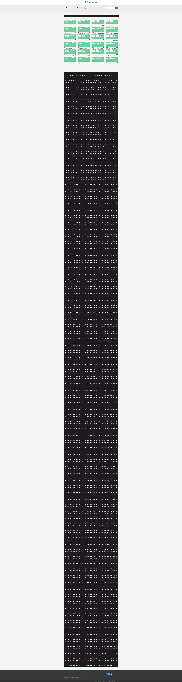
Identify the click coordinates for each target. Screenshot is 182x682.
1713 (77, 272)
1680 (91, 267)
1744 (111, 274)
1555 (114, 250)
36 (82, 75)
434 (105, 118)
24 (110, 73)
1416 (96, 234)
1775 (91, 279)
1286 (105, 217)
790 (103, 158)
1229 (105, 210)
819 (71, 163)
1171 (102, 203)
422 (76, 118)
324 (93, 106)
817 (66, 163)
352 (110, 108)
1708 (116, 269)
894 (100, 170)
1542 (77, 250)
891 (93, 170)
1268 (108, 215)
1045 (68, 189)
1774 (88, 279)
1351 (74, 227)
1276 (77, 217)
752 (113, 153)
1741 (102, 274)
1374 (85, 229)
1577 (68, 255)
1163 (79, 203)
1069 (82, 191)
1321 (96, 222)
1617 (74, 260)
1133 (102, 198)
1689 (116, 267)
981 (108, 179)
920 (113, 172)
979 (103, 179)
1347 (116, 224)
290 (113, 101)
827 (91, 163)
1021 (108, 184)
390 (100, 113)
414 (108, 115)
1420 (108, 234)
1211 (108, 208)
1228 (102, 210)
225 (108, 94)
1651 (116, 262)
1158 (65, 203)
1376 (91, 229)
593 (83, 137)
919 (110, 172)
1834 (96, 286)
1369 (71, 229)
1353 (79, 227)
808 (95, 160)
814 (110, 160)
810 (100, 160)
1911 (99, 295)
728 (105, 151)
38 (86, 75)
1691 (68, 269)
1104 (74, 196)
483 (71, 125)
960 (108, 177)
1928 (94, 298)
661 (95, 144)
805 (88, 160)
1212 (111, 208)
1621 (85, 260)
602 (105, 137)
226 (110, 94)
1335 (82, 224)
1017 (96, 184)
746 (98, 153)
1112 (96, 196)
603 (108, 137)
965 (68, 179)
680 (91, 146)
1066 (74, 191)
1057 (102, 189)
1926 (88, 298)
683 (98, 146)
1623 (91, 260)
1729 (68, 274)
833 (105, 163)
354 (115, 108)
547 (73, 132)
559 (103, 132)
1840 (114, 286)
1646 (102, 262)
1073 (94, 191)
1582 (82, 255)
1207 (96, 208)
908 (83, 172)
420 (71, 118)
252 (71, 99)
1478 (111, 241)
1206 (94, 208)
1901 (71, 295)
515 (98, 127)
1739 (96, 274)
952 (88, 177)
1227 (99, 210)
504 (71, 127)
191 (76, 92)
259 (88, 99)
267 (108, 99)
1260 (85, 215)
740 (83, 153)
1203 (85, 208)
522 (115, 127)
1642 (91, 262)
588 (71, 137)
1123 (74, 198)
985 (65, 182)
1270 (114, 215)
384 (86, 113)
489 (86, 125)
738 (78, 153)
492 (93, 125)
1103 (71, 196)
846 (86, 165)
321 (86, 106)
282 (93, 101)
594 (86, 137)
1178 (68, 205)
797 (68, 160)
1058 (105, 189)
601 (103, 137)
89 (88, 80)
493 (95, 125)
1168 (94, 203)
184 (110, 89)
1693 (74, 269)
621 (100, 139)
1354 (82, 227)
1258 (79, 215)
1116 (108, 196)
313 (66, 106)
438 (115, 118)
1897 (114, 293)
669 (115, 144)
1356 (88, 227)
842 (76, 165)
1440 (111, 236)
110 (83, 82)
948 (78, 177)
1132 (99, 198)
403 (81, 115)
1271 (116, 215)
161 (105, 87)
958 (103, 177)
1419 (105, 234)
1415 (94, 234)
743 (91, 153)
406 (88, 115)
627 (115, 139)
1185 (88, 205)
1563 (82, 253)
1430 (82, 236)
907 (81, 172)
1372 (79, 229)
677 (83, 146)
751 (110, 153)
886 (81, 170)
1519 (65, 248)
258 (86, 99)
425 (83, 118)
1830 (85, 286)
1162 (77, 203)
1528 (91, 248)
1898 (116, 293)
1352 (77, 227)
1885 (79, 293)
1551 (102, 250)
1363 (108, 227)
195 (86, 92)
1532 (102, 248)
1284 (99, 217)
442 (73, 120)
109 (81, 82)
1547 (91, 250)
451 (95, 120)
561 (108, 132)
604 (110, 137)
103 (66, 82)
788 (98, 158)
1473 (96, 241)
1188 (96, 205)
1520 (68, 248)
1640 (85, 262)
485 (76, 125)
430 (95, 118)
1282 (94, 217)
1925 (85, 298)
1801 (111, 281)
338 (76, 108)
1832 (91, 286)
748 (103, 153)
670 (66, 146)
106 (73, 82)
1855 (102, 288)
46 (103, 75)
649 (66, 144)
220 (95, 94)
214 (81, 94)
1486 (79, 243)
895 (103, 170)
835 (110, 163)
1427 (74, 236)
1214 (116, 208)
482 (68, 125)
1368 (68, 229)
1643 (94, 262)
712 (66, 151)
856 (110, 165)
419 (68, 118)
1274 (71, 217)
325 (95, 106)
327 (100, 106)
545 (68, 132)
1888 (88, 293)
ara (116, 7)
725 (98, 151)
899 (113, 170)
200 (98, 92)
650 (68, 144)
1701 (96, 269)
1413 (88, 234)
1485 (77, 243)
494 (98, 125)
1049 (79, 189)
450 (93, 120)
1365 (114, 227)
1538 (65, 250)
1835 (99, 286)
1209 (102, 208)
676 (81, 146)
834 (108, 163)
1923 (79, 298)
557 (98, 132)
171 (78, 89)
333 (115, 106)
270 (115, 99)
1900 (68, 295)
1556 (116, 250)
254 (76, 99)
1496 (108, 243)
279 (86, 101)
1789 (77, 281)
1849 (85, 288)
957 (100, 177)
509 (83, 127)
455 (105, 120)
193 (81, 92)
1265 (99, 215)
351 (108, 108)
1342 (102, 224)
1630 (111, 260)
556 (95, 132)
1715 (82, 272)
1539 (68, 250)
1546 (88, 250)
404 (83, 115)
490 (88, 125)
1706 (111, 269)
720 (86, 151)
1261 (88, 215)
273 (71, 101)
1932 (105, 298)
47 (105, 75)
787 (95, 158)
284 (98, 101)
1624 (94, 260)
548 (76, 132)
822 (78, 163)
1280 (88, 217)
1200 (77, 208)
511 (88, 127)
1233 (116, 210)
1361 (102, 227)
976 (95, 179)
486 (78, 125)
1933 (108, 298)
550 (81, 132)
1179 (71, 205)
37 (84, 75)
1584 (88, 255)
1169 (96, 203)
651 (71, 144)
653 (76, 144)
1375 (88, 229)
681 (93, 146)
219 (93, 94)
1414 (91, 234)
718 (81, 151)
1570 (102, 253)
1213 (114, 208)
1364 (111, 227)
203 (105, 92)
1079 (111, 191)
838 (66, 165)
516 (100, 127)
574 (88, 134)
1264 (96, 215)
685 (103, 146)
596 (91, 137)
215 (83, 94)
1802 (114, 281)
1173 (108, 203)
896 (105, 170)
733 (66, 153)
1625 (96, 260)
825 (86, 163)
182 (105, 89)
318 (78, 106)
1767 (68, 279)
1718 (91, 272)
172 (81, 89)
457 (110, 120)
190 (73, 92)
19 (99, 73)
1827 (77, 286)
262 (95, 99)
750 (108, 153)
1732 (77, 274)
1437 (102, 236)
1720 (96, 272)
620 (98, 139)
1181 (77, 205)
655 (81, 144)
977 (98, 179)
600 (100, 137)
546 (71, 132)
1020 (105, 184)
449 (91, 120)
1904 (79, 295)
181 (103, 89)
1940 (74, 300)
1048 (77, 189)
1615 (68, 260)
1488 (85, 243)
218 (91, 94)
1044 (65, 189)
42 (95, 75)
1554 (111, 250)
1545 (85, 250)
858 (115, 165)
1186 (91, 205)
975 (93, 179)
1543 (79, 250)
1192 (108, 205)
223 (103, 94)
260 (91, 99)
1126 (82, 198)
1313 (74, 222)
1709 (65, 272)
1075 (99, 191)
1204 (88, 208)
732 (115, 151)
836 (113, 163)
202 (103, 92)
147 (71, 87)
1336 (85, 224)
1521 (71, 248)
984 (115, 179)
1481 (65, 243)
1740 (99, 274)
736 (73, 153)
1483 (71, 243)
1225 (94, 210)
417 (115, 115)
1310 (65, 222)
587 (68, 137)
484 (73, 125)
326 (98, 106)
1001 (105, 182)
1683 (99, 267)
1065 (71, 191)
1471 (91, 241)
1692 (71, 269)
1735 (85, 274)
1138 (116, 198)
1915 (111, 295)
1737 (91, 274)
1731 (74, 274)
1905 (82, 295)
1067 (77, 191)
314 (68, 106)
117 (100, 82)
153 (86, 87)
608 (68, 139)
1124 (77, 198)
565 (66, 134)
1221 (82, 210)
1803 (116, 281)
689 (113, 146)
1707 (114, 269)
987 (70, 182)
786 (93, 158)
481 (66, 125)
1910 (96, 295)
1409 (77, 234)
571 (81, 134)
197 (91, 92)
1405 (65, 234)
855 (108, 165)
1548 (94, 250)
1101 (65, 196)
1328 (116, 222)
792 (108, 158)
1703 (102, 269)
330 (108, 106)
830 (98, 163)
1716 (85, 272)
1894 (105, 293)
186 (115, 89)
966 (71, 179)
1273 (68, 217)
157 (95, 87)
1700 (94, 269)
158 (98, 87)
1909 (94, 295)
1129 (91, 198)
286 (103, 101)
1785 (65, 281)
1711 (71, 272)
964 (66, 179)
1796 (96, 281)
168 (71, 89)
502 (66, 127)
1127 (85, 198)
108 (78, 82)
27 (116, 73)
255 (78, 99)
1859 (114, 288)
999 (99, 182)
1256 (74, 215)
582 (108, 134)
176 (91, 89)
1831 (88, 286)
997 (94, 182)
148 (73, 87)
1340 (96, 224)
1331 (71, 224)
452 (98, 120)
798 (71, 160)
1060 (111, 189)
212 (76, 94)
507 (78, 127)
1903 (77, 295)
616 (88, 139)
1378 (96, 229)
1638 (79, 262)
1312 (71, 222)
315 (71, 106)
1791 (82, 281)
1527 (88, 248)
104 (68, 82)
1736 (88, 274)
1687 (111, 267)
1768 (71, 279)
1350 (71, 227)
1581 (79, 255)
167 (68, 89)
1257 (77, 215)
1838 (108, 286)
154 (88, 87)
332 (113, 106)
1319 (91, 222)
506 (76, 127)
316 (73, 106)
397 (66, 115)
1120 (65, 198)
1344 (108, 224)
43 (97, 75)
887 (83, 170)
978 (100, 179)
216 (86, 94)
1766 (65, 279)
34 (78, 75)
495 (100, 125)
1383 (111, 229)
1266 (102, 215)
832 (103, 163)
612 (78, 139)
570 (78, 134)
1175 (114, 203)
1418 (102, 234)
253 (73, 99)
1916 (114, 295)
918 (108, 172)
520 (110, 127)
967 (73, 179)
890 (91, 170)
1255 (71, 215)
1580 (77, 255)
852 (100, 165)
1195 (116, 205)
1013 (85, 184)
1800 (108, 281)
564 (115, 132)
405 (86, 115)
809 (98, 160)
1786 (68, 281)
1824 (68, 286)
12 (85, 73)
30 (70, 75)
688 (110, 146)
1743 (108, 274)
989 (75, 182)
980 (105, 179)
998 (97, 182)
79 (67, 80)
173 (83, 89)
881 (68, 170)
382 (81, 113)
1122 (71, 198)
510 (86, 127)
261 (93, 99)
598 (95, 137)
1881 (68, 293)
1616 (71, 260)
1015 (91, 184)
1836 (102, 286)
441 (71, 120)
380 (76, 113)
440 (68, 120)
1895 (108, 293)
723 (93, 151)
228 (115, 94)
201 (100, 92)
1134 (105, 198)
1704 (105, 269)
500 (113, 125)
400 (73, 115)
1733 (79, 274)
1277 (79, 217)
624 (108, 139)
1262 (91, 215)
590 (76, 137)
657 (86, 144)
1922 (77, 298)
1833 (94, 286)
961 (110, 177)
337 (73, 108)
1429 (79, 236)
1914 (108, 295)
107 (76, 82)
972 (86, 179)
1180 (74, 205)
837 (115, 163)
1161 (74, 203)
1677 (82, 267)
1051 (85, 189)
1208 (99, 208)
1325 (108, 222)
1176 (116, 203)
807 (93, 160)
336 (71, 108)
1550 (99, 250)
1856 (105, 288)
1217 (71, 210)
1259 (82, 215)
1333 (77, 224)
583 (110, 134)
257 (83, 99)
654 (78, 144)
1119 (116, 196)
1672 (68, 267)
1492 (96, 243)
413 (105, 115)
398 (68, 115)
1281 (91, 217)
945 (71, 177)
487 (81, 125)
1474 (99, 241)
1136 (111, 198)
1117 (111, 196)
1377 (94, 229)
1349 (68, 227)
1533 (105, 248)
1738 (94, 274)
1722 (102, 272)
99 (109, 80)
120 (108, 82)
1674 (74, 267)
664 (103, 144)
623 (105, 139)
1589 (102, 255)
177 (93, 89)
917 (105, 172)
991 (80, 182)
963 (115, 177)
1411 (82, 234)
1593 (114, 255)
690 (115, 146)
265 (103, 99)
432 (100, 118)
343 (88, 108)
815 (113, 160)
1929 (96, 298)
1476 (105, 241)
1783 (114, 279)
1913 (105, 295)
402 (78, 115)
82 (73, 80)
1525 (82, 248)
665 (105, 144)
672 (71, 146)
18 (97, 73)
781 (81, 158)
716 (76, 151)
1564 (85, 253)
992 (82, 182)
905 (76, 172)
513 (93, 127)
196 (88, 92)
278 (83, 101)
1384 (114, 229)
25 (112, 73)
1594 (116, 255)
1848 (82, 288)
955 (95, 177)
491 (91, 125)
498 (108, 125)
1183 (82, 205)
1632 (116, 260)
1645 (99, 262)
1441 (114, 236)
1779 (102, 279)
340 (81, 108)
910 (88, 172)
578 (98, 134)
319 (81, 106)
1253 (65, 215)
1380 (102, 229)
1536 (114, 248)
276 (78, 101)
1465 (74, 241)
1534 (108, 248)
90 (90, 80)
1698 (88, 269)
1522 (74, 248)
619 (95, 139)
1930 (99, 298)
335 (68, 108)
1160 (71, 203)
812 (105, 160)
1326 (111, 222)
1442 (116, 236)
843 (78, 165)
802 (81, 160)
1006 (65, 184)
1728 (65, 274)
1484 (74, 243)
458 (113, 120)
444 (78, 120)
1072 (91, 191)
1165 (85, 203)
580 (103, 134)
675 (78, 146)
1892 (99, 293)
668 (113, 144)
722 (91, 151)
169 (73, 89)
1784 (116, 279)
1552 (105, 250)
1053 (91, 189)
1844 (71, 288)
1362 (105, 227)
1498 (114, 243)
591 (78, 137)
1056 (99, 189)
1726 (114, 272)
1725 (111, 272)
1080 (114, 191)
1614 (65, 260)
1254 (68, 215)
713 (68, 151)
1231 (111, 210)
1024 (116, 184)
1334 (79, 224)
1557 (65, 253)
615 (86, 139)
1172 (105, 203)
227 (113, 94)
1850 (88, 288)
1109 (88, 196)
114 (93, 82)
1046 (71, 189)
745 (95, 153)
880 (66, 170)
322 (88, 106)
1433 (91, 236)
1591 (108, 255)
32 (74, 75)
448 (88, 120)
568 (73, 134)
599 (98, 137)
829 (95, 163)
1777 (96, 279)
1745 (114, 274)
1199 (74, 208)
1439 (108, 236)
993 (85, 182)
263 (98, 99)
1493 (99, 243)
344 (91, 108)
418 (66, 118)
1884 (77, 293)
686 (105, 146)
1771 (79, 279)
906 (78, 172)
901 (66, 172)
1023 (114, 184)
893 (98, 170)
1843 (68, 288)
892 (95, 170)
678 (86, 146)
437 (113, 118)
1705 (108, 269)
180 (100, 89)
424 (81, 118)
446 (83, 120)
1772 (82, 279)
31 (72, 75)
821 (76, 163)
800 (76, 160)
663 (100, 144)
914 (98, 172)
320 (83, 106)
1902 (74, 295)
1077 (105, 191)
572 (83, 134)
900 (115, 170)
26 (114, 73)
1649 (111, 262)
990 (77, 182)
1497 (111, 243)
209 (68, 94)
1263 (94, 215)
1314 (77, 222)
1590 (105, 255)
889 (88, 170)
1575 (116, 253)
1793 (88, 281)
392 (105, 113)
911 (91, 172)
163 (110, 87)
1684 (102, 267)
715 (73, 151)
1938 (68, 300)
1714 (79, 272)
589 (73, 137)
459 (115, 120)
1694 (77, 269)
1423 (116, 234)
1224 (91, 210)
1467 (79, 241)
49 (109, 75)
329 (105, 106)
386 (91, 113)
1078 (108, 191)
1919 (68, 298)
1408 (74, 234)
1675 (77, 267)
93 (96, 80)
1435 (96, 236)
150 (78, 87)
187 (66, 92)
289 (110, 101)
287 (105, 101)
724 (95, 151)
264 (100, 99)
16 (93, 73)
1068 (79, 191)
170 (76, 89)
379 (73, 113)
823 (81, 163)
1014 (88, 184)
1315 (79, 222)
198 (93, 92)
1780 (105, 279)
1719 (94, 272)
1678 (85, 267)
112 (88, 82)
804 (86, 160)
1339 (94, 224)
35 (80, 75)
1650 (114, 262)
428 (91, 118)
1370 (74, 229)
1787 (71, 281)
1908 (91, 295)
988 (72, 182)
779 (76, 158)
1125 (79, 198)
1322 (99, 222)
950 (83, 177)
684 (100, 146)
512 (91, 127)
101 (114, 80)
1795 (94, 281)
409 (95, 115)
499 (110, 125)
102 (116, 80)
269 (113, 99)
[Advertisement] (91, 66)
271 (66, 101)
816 (115, 160)
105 (71, 82)
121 (110, 82)
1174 (111, 203)
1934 (111, 298)
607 (66, 139)
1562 (79, 253)
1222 (85, 210)
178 (95, 89)
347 (98, 108)
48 (107, 75)
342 (86, 108)
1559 (71, 253)
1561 (77, 253)
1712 (74, 272)
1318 (88, 222)
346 (95, 108)
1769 (74, 279)
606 (115, 137)
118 (103, 82)
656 (83, 144)
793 (110, 158)
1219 (77, 210)
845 (83, 165)
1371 (77, 229)
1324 (105, 222)
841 (73, 165)
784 (88, 158)
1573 (111, 253)
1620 (82, 260)
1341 (99, 224)
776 (68, 158)
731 (113, 151)
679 (88, 146)
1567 (94, 253)
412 (103, 115)
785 (91, 158)
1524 (79, 248)
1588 (99, 255)
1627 (102, 260)
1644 (96, 262)
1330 (68, 224)
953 (91, 177)
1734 (82, 274)
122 (113, 82)
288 (108, 101)
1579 (74, 255)
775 (66, 158)
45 (101, 75)
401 (76, 115)
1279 (85, 217)
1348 (65, 227)
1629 (108, 260)
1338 (91, 224)
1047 (74, 189)
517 (103, 127)
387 (93, 113)
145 (66, 87)
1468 (82, 241)
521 (113, 127)
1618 (77, 260)
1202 (82, 208)
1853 (96, 288)
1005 (116, 182)
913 (95, 172)
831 (100, 163)
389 (98, 113)
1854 (99, 288)
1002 (108, 182)
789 (100, 158)
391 (103, 113)
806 (91, 160)
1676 (79, 267)
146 (68, 87)
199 (95, 92)
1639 (82, 262)
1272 (65, 217)
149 (76, 87)
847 (88, 165)
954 (93, 177)
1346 (114, 224)
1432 (88, 236)
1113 (99, 196)
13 (87, 73)
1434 (94, 236)
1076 (102, 191)
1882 (71, 293)
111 (86, 82)
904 (73, 172)
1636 (74, 262)
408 (93, 115)
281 (91, 101)
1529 (94, 248)
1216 (68, 210)
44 (99, 75)
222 (100, 94)
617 (91, 139)
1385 (116, 229)
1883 (74, 293)
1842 (65, 288)
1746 (116, 274)
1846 (77, 288)
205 (110, 92)
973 (88, 179)
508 (81, 127)
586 (66, 137)
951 (86, 177)
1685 (105, 267)
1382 (108, 229)
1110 (91, 196)
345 (93, 108)
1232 (114, 210)
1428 (77, 236)
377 (68, 113)
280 (88, 101)
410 (98, 115)
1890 (94, 293)
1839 (111, 286)
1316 (82, 222)
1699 (91, 269)
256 (81, 99)
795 (115, 158)
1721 (99, 272)
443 (76, 120)
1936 (116, 298)
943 (66, 177)
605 (113, 137)
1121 (68, 198)
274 (73, 101)
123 (115, 82)
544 (66, 132)
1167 (91, 203)
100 (111, 80)
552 (86, 132)
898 (110, 170)
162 (108, 87)
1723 (105, 272)
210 (71, 94)
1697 (85, 269)
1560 (74, 253)
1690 (65, 269)
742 (88, 153)
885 (78, 170)
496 (103, 125)
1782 (111, 279)
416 (113, 115)
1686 (108, 267)
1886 (82, 293)
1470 (88, 241)
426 (86, 118)
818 (68, 163)
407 (91, 115)
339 (78, 108)
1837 (105, 286)
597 (93, 137)
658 (88, 144)
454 (103, 120)
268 (110, 99)
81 (71, 80)
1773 (85, 279)
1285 (102, 217)
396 (115, 113)
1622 (88, 260)
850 (95, 165)
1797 (99, 281)
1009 (74, 184)
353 (113, 108)
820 (73, 163)
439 (66, 120)
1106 (79, 196)
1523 (77, 248)
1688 (114, 267)
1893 (102, 293)
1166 (88, 203)
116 (98, 82)
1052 (88, 189)
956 (98, 177)
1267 (105, 215)
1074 (96, 191)
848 (91, 165)
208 (66, 94)
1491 (94, 243)
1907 (88, 295)
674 (76, 146)
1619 (79, 260)
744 (93, 153)
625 (110, 139)
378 (71, 113)
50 (111, 75)
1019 (102, 184)
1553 (108, 250)
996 (92, 182)
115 (95, 82)
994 (87, 182)
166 (66, 89)
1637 (77, 262)
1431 (85, 236)
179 (98, 89)
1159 (68, 203)
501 (115, 125)
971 (83, 179)
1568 (96, 253)
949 (81, 177)
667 (110, 144)
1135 (108, 198)
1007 (68, 184)
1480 (116, 241)
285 (100, 101)
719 (83, 151)
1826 (74, 286)
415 (110, 115)
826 (88, 163)
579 (100, 134)
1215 (65, 210)
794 (113, 158)
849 (93, 165)
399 (71, 115)
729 (108, 151)
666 (108, 144)
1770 (77, 279)
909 (86, 172)
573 (86, 134)
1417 (99, 234)
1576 (65, 255)
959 (105, 177)
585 (115, 134)
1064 (68, 191)
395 (113, 113)
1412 (85, 234)
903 (71, 172)
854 (105, 165)
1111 (94, 196)
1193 (111, 205)
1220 (79, 210)
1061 (114, 189)
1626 (99, 260)
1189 (99, 205)
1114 (102, 196)
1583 (85, 255)
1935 (114, 298)
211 (73, 94)
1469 (85, 241)
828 (93, 163)
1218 (74, 210)
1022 (111, 184)
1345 (111, 224)
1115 (105, 196)
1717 (88, 272)
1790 (79, 281)
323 (91, 106)
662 (98, 144)
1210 (105, 208)
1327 (114, 222)
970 (81, 179)
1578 (71, 255)
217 (88, 94)
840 (71, 165)
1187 (94, 205)
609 (71, 139)
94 (98, 80)
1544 (82, 250)
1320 (94, 222)
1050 (82, 189)
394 (110, 113)
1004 (114, 182)
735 (71, 153)
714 (71, 151)
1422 (114, 234)
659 (91, 144)
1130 (94, 198)
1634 (68, 262)
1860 (116, 288)
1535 (111, 248)
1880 (65, 293)
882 (71, 170)
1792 (85, 281)
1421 (111, 234)
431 (98, 118)
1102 (68, 196)
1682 (96, 267)
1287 (108, 217)
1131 (96, 198)
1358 (94, 227)
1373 (82, 229)
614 (83, 139)
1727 (116, 272)
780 (78, 158)
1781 (108, 279)
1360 (99, 227)
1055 (96, 189)
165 (115, 87)
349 (103, 108)
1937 (65, 300)
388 (95, 113)
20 (101, 73)
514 (95, 127)
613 (81, 139)
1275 (74, 217)
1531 (99, 248)
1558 (68, 253)
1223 (88, 210)
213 (78, 94)
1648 (108, 262)
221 (98, 94)
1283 (96, 217)
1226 (96, 210)
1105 (77, 196)
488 (83, 125)
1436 (99, 236)
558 (100, 132)
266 (105, 99)
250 (66, 99)
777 (71, 158)
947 (76, 177)
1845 (74, 288)
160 (103, 87)
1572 (108, 253)
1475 (102, 241)
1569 (99, 253)
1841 (116, 286)
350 (105, 108)
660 (93, 144)
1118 (114, 196)
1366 (116, 227)
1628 (105, 260)
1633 (65, 262)
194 (83, 92)
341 (83, 108)
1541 (74, 250)
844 (81, 165)
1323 (102, 222)
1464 (71, 241)
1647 (105, 262)
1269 (111, 215)
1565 (88, 253)
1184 (85, 205)
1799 (105, 281)
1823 (65, 286)
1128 (88, 198)
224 (105, 94)
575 (91, 134)
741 (86, 153)
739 (81, 153)
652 (73, 144)
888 (86, 170)
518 (105, 127)
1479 (114, 241)
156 (93, 87)
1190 (102, 205)
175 (88, 89)
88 (86, 80)
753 (115, 153)
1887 (85, 293)
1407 (71, 234)
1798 (102, 281)
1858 (111, 288)
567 (71, 134)
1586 (94, 255)
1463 (68, 241)
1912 (102, 295)
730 (110, 151)
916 (103, 172)
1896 (111, 293)
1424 (65, 236)
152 (83, 87)
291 (115, 101)
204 (108, 92)
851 (98, 165)
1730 (71, 274)
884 (76, 170)
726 (100, 151)
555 (93, 132)
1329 (65, 224)
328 (103, 106)
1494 (102, 243)
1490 (91, 243)
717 (78, 151)
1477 (108, 241)
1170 (99, 203)
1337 (88, 224)
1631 (114, 260)
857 (113, 165)
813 (108, 160)
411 (100, 115)
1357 (91, 227)
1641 (88, 262)
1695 (79, 269)
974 (91, 179)
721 (88, 151)
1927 (91, 298)
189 (71, 92)
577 (95, 134)
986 (67, 182)
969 (78, 179)
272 (68, 101)
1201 (79, 208)
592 (81, 137)
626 (113, 139)
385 (88, 113)
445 (81, 120)
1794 (91, 281)
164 (113, 87)
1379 (99, 229)
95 (100, 80)
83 (75, 80)
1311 (68, 222)
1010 (77, 184)
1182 (79, 205)
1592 (111, 255)
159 (100, 87)
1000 (102, 182)
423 (78, 118)
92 (94, 80)
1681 (94, 267)
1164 (82, 203)
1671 (65, 267)
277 (81, 101)
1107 (82, 196)
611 (76, 139)
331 (110, 106)
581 (105, 134)
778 (73, 158)
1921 (74, 298)
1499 (116, 243)
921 (115, 172)
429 (93, 118)
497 (105, 125)
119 (105, 82)
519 (108, 127)
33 (76, 75)
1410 (79, 234)
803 (83, 160)
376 (66, 113)
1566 (91, 253)
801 (78, 160)
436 (110, 118)
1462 (65, 241)
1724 (108, 272)
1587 (96, 255)
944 (68, 177)
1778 (99, 279)
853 (103, 165)
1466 (77, 241)
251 (68, 99)
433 (103, 118)
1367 (65, 229)
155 (91, 87)
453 (100, 120)
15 (91, 73)
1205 (91, 208)
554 (91, 132)
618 (93, 139)
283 (95, 101)
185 (113, 89)
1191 (105, 205)
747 (100, 153)
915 (100, 172)
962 (113, 177)
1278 (82, 217)
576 (93, 134)
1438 (105, 236)
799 (73, 160)
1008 (71, 184)
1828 (79, 286)
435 (108, 118)
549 (78, 132)
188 (68, 92)
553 (88, 132)
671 (68, 146)
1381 (105, 229)
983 (113, 179)
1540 (71, 250)
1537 (116, 248)
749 (105, 153)
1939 (71, 300)
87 (84, 80)
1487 (82, 243)
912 (93, 172)
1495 (105, 243)
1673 (71, 267)
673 (73, 146)
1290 (116, 217)
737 (76, 153)
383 (83, 113)
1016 (94, 184)
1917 (116, 295)
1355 (85, 227)
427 (88, 118)
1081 (116, 191)
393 (108, 113)
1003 (111, 182)
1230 (108, 210)
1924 (82, 298)
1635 (71, 262)
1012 (82, 184)
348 (100, 108)
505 (73, 127)
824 (83, 163)
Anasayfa (65, 9)
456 (108, 120)
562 (110, 132)
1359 (96, 227)
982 (110, 179)
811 (103, 160)
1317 (85, 222)
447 (86, 120)
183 (108, 89)
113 (91, 82)
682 (95, 146)
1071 (88, 191)
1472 (94, 241)
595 (88, 137)
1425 (68, 236)
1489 (88, 243)
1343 (105, 224)
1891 (96, 293)
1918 (65, 298)
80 (69, 80)
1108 (85, 196)
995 (89, 182)
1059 (108, 189)
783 (86, 158)
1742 (105, 274)
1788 (74, 281)
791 (105, 158)
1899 (65, 295)
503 (68, 127)
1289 (114, 217)
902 (68, 172)
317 (76, 106)
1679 (88, 267)
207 (115, 92)
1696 (82, 269)
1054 (94, 189)
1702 (99, 269)
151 (81, 87)
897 (108, 170)
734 (68, 153)
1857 (108, 288)
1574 (114, 253)
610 (73, 139)
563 (113, 132)
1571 (105, 253)
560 (105, 132)
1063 (65, 191)
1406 (68, 234)
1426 (71, 236)
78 (65, 80)
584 (113, 134)
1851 (91, 288)
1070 (85, 191)
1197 (68, 208)
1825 (71, 286)
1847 (79, 288)
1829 (82, 286)
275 (76, 101)
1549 (96, 250)
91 (92, 80)
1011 (79, 184)
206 (113, 92)
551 (83, 132)
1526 (85, 248)
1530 (96, 248)
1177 (65, 205)
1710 (68, 272)
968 (76, 179)
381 (78, 113)
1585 (91, 255)
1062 (116, 189)
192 (78, 92)
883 (73, 170)
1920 (71, 298)
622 (103, 139)
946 (73, 177)
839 (68, 165)
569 (76, 134)
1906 (85, 295)
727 (103, 151)
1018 (99, 184)
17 (95, 73)
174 (86, 89)
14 (89, 73)
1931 (102, 298)
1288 (111, 217)
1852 (94, 288)
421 (73, 118)
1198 (71, 208)
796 (66, 160)
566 (68, 134)
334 (66, 108)
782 (83, 158)
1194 (114, 205)
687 (108, 146)
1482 (68, 243)
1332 (74, 224)
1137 (114, 198)
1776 (94, 279)
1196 (65, 208)
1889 (91, 293)
